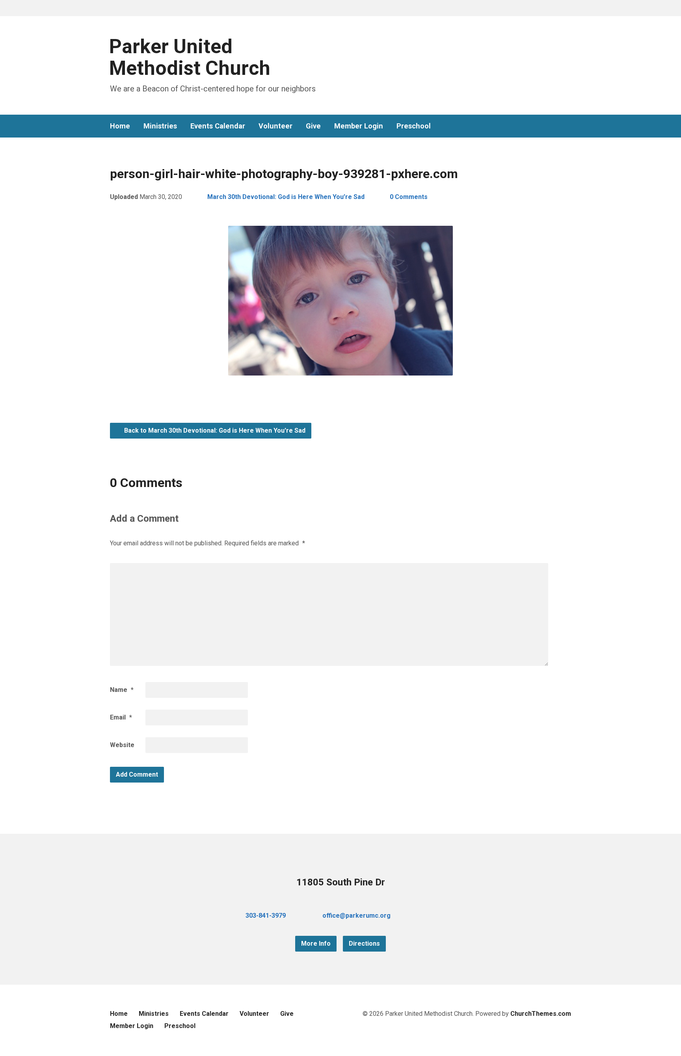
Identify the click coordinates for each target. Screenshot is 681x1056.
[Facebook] (543, 126)
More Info (316, 943)
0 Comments (409, 197)
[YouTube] (555, 126)
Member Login (358, 126)
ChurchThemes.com (540, 1013)
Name (122, 689)
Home (120, 126)
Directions (364, 943)
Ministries (160, 126)
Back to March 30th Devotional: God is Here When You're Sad (214, 430)
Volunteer (275, 126)
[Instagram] (568, 126)
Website (122, 745)
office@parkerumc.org (356, 915)
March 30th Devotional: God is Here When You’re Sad (286, 197)
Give (313, 126)
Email (121, 717)
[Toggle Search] (112, 8)
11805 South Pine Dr (340, 882)
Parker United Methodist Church (189, 57)
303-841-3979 (266, 915)
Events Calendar (217, 126)
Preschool (413, 126)
